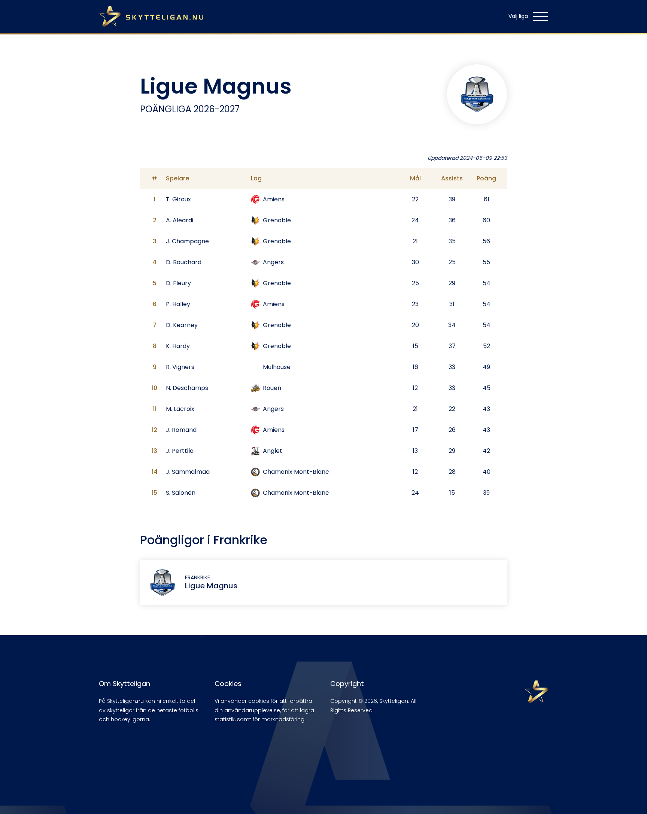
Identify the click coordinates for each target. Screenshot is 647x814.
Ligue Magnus (211, 585)
